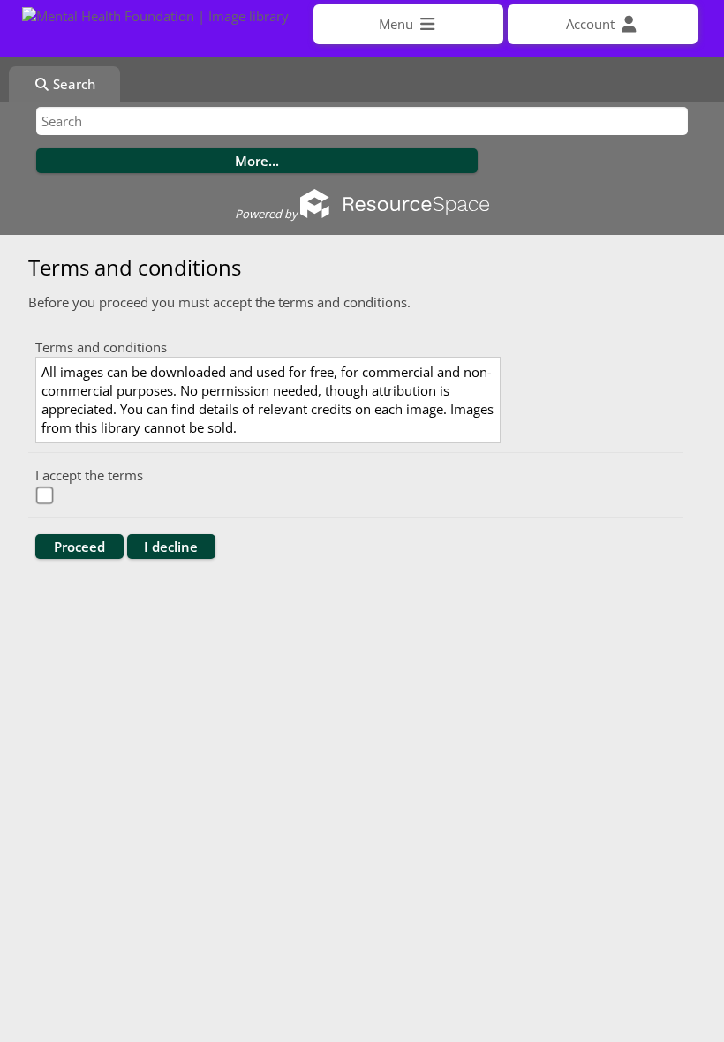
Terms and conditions (101, 347)
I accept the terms (89, 475)
